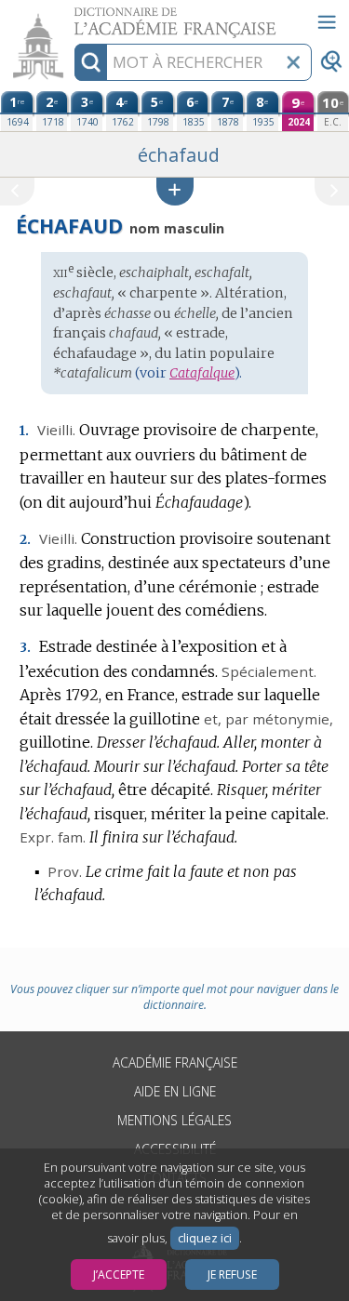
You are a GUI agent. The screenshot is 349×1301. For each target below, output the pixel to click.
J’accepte (118, 1274)
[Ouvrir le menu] (326, 22)
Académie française (175, 1062)
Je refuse (232, 1274)
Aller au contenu (71, 16)
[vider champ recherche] (293, 62)
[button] (175, 191)
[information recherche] (90, 62)
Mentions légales (174, 1120)
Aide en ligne (175, 1091)
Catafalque (202, 373)
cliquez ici (205, 1238)
